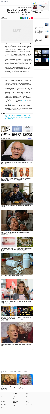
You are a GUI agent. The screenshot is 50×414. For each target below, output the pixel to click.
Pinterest (35, 407)
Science (22, 4)
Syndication (15, 398)
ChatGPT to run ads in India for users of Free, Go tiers (5, 134)
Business (12, 4)
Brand (26, 396)
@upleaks (12, 104)
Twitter (29, 404)
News (9, 4)
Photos (2, 407)
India (14, 405)
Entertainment (31, 4)
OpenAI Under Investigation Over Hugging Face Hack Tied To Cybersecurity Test (45, 65)
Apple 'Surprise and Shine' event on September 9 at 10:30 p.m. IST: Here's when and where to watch (17, 135)
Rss (30, 407)
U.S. (13, 410)
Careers (26, 398)
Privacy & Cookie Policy (17, 401)
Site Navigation (27, 399)
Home (5, 4)
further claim (23, 100)
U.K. (13, 408)
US (1, 396)
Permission (15, 396)
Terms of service (16, 399)
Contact (26, 401)
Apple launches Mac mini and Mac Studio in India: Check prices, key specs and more (27, 135)
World (2, 398)
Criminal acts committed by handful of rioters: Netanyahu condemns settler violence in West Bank (39, 26)
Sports (26, 4)
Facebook (34, 404)
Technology (17, 4)
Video (2, 409)
